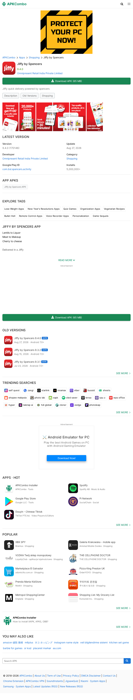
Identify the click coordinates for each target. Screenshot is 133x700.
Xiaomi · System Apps (93, 681)
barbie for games (12, 648)
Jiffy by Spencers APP (21, 226)
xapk (55, 397)
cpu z (102, 397)
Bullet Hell (9, 216)
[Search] (127, 661)
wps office (119, 397)
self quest (14, 390)
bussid (91, 390)
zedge (77, 404)
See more (122, 373)
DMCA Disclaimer (91, 675)
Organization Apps (90, 208)
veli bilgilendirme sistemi (94, 642)
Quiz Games (69, 208)
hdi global (46, 404)
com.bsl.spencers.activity (16, 169)
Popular (9, 534)
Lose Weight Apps (14, 208)
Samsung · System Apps (17, 686)
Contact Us (109, 675)
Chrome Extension (13, 681)
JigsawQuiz (71, 681)
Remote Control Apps (30, 216)
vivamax (61, 390)
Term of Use (54, 675)
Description (10, 95)
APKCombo (8, 57)
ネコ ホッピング (43, 642)
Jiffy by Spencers (29, 64)
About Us (39, 675)
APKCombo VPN (35, 681)
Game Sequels (100, 216)
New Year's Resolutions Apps (44, 208)
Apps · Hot (11, 477)
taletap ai (28, 404)
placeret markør (42, 648)
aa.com (57, 648)
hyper (12, 404)
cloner (63, 404)
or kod (27, 648)
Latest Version (15, 137)
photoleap (94, 404)
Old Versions (30, 95)
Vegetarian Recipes (114, 208)
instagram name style (66, 642)
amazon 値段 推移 (13, 642)
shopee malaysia (17, 397)
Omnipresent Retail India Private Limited (40, 73)
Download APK (68, 81)
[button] (122, 4)
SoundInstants (55, 681)
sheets (106, 390)
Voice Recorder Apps (57, 216)
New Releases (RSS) (71, 686)
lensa (88, 397)
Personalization (81, 216)
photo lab (40, 397)
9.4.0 (10, 147)
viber (76, 390)
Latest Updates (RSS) (45, 686)
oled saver (71, 397)
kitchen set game (119, 642)
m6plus (29, 642)
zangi (30, 390)
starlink (45, 390)
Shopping (47, 95)
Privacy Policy (71, 675)
